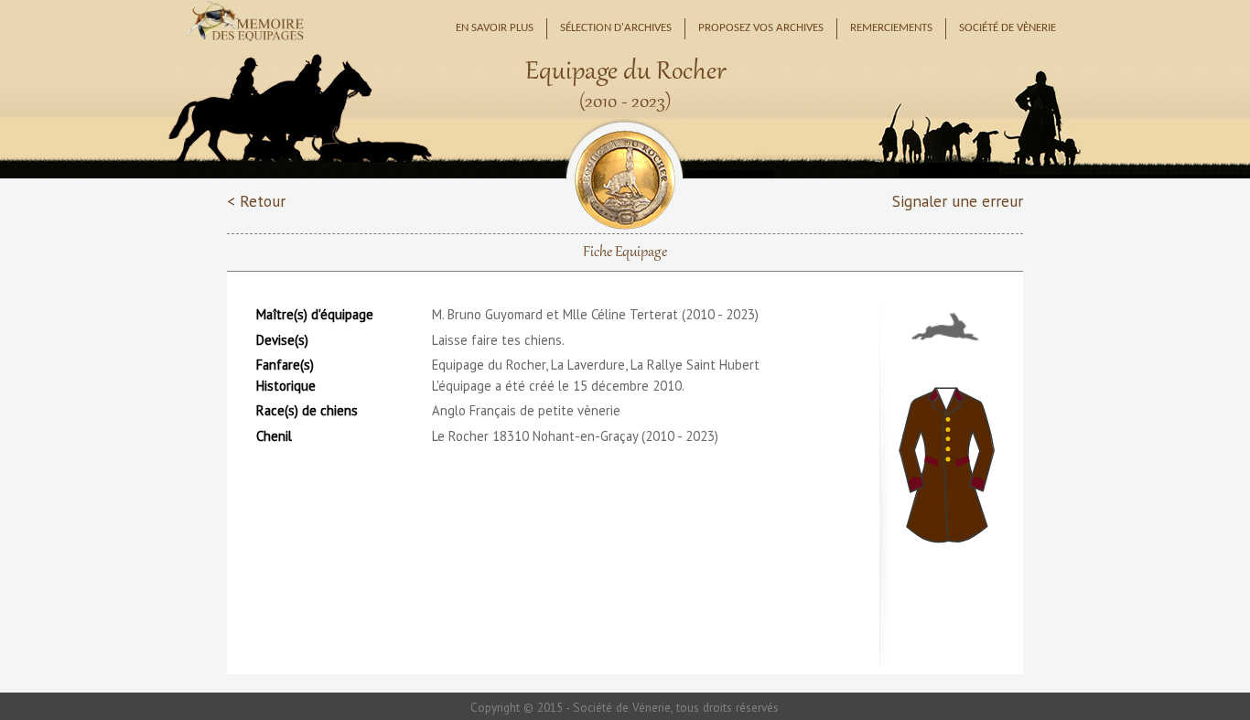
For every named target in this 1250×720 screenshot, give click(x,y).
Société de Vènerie (1007, 28)
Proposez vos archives (761, 28)
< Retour (256, 200)
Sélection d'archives (616, 28)
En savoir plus (494, 28)
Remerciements (891, 28)
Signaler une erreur (957, 200)
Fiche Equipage (625, 252)
